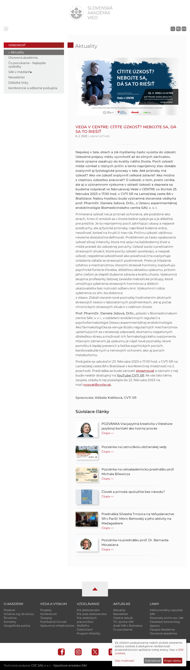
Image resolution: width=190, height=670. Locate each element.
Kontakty (10, 621)
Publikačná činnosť (53, 621)
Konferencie (48, 614)
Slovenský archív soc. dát (167, 618)
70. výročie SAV (123, 621)
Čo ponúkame (122, 629)
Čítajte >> (107, 433)
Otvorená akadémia (23, 57)
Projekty (46, 610)
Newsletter (16, 77)
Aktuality (17, 52)
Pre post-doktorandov (92, 614)
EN (184, 28)
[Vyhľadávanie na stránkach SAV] (173, 28)
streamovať (145, 371)
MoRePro (83, 625)
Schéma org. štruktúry (19, 614)
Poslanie (9, 610)
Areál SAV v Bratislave (127, 625)
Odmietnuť (152, 660)
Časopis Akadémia (162, 629)
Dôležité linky (18, 82)
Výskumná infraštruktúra (57, 625)
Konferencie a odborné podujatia (32, 88)
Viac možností (124, 660)
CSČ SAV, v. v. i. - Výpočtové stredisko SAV (59, 665)
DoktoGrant (85, 629)
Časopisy (46, 618)
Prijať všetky (172, 660)
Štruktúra (10, 618)
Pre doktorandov (88, 610)
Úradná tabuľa (123, 618)
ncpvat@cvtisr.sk (97, 385)
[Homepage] (76, 13)
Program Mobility (88, 633)
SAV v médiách (19, 72)
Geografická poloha (17, 625)
